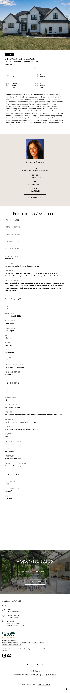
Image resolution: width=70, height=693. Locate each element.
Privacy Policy (44, 684)
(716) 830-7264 (35, 177)
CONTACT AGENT (35, 197)
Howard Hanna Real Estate (11, 645)
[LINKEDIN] (37, 664)
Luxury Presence (49, 674)
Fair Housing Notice (9, 640)
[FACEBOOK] (27, 664)
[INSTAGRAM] (32, 664)
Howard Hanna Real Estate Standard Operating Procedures (23, 642)
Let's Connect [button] (35, 582)
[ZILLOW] (42, 664)
